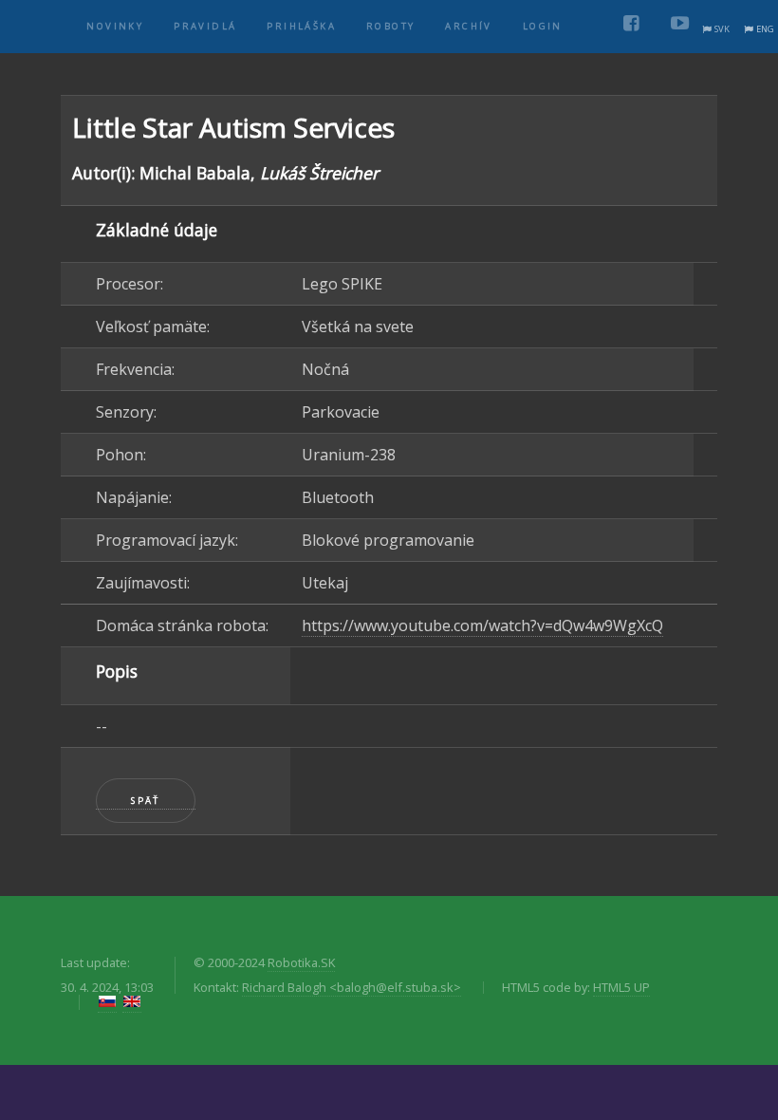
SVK (722, 29)
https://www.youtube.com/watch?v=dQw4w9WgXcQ (482, 625)
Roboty (390, 26)
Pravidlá (205, 26)
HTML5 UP (621, 987)
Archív (468, 26)
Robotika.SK (301, 962)
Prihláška (301, 26)
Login (543, 26)
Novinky (114, 26)
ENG (765, 29)
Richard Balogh (351, 987)
